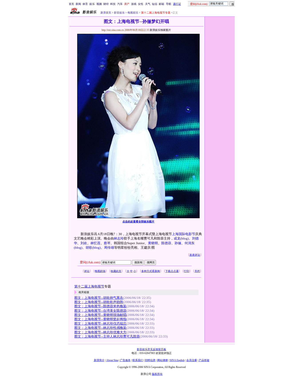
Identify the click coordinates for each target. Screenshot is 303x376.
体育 (85, 4)
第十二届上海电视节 (89, 286)
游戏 (133, 4)
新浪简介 (99, 360)
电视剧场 (100, 271)
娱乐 (92, 4)
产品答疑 (204, 360)
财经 (106, 4)
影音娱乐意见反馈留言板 (151, 349)
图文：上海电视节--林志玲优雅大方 (100, 332)
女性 (140, 4)
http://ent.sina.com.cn (113, 30)
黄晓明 (153, 243)
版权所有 (157, 374)
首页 (71, 4)
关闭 (197, 271)
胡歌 (89, 247)
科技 (113, 4)
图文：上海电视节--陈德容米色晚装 (100, 306)
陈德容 (166, 243)
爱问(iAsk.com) (90, 262)
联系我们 (137, 360)
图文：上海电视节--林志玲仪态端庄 (100, 323)
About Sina (112, 360)
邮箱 (161, 4)
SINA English (177, 360)
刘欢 (84, 243)
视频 (99, 4)
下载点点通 (172, 271)
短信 (154, 4)
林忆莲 (95, 243)
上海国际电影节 (183, 234)
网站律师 (162, 360)
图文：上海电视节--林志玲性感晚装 (100, 328)
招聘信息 (150, 360)
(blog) (184, 238)
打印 (186, 271)
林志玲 (119, 238)
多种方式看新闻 (150, 271)
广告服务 (125, 360)
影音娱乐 (119, 12)
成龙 (177, 238)
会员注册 (191, 360)
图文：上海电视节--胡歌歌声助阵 (98, 302)
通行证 (177, 4)
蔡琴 (107, 243)
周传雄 (109, 247)
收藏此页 (116, 271)
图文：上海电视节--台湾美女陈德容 (100, 310)
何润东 (190, 243)
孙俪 (178, 243)
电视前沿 (132, 12)
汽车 (120, 4)
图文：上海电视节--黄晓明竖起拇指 (100, 319)
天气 (147, 4)
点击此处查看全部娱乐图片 (138, 221)
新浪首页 (105, 12)
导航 (168, 4)
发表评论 (194, 254)
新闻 (78, 4)
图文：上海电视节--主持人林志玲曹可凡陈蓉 (107, 336)
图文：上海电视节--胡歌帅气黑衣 (98, 298)
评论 (86, 271)
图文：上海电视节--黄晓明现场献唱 (100, 315)
